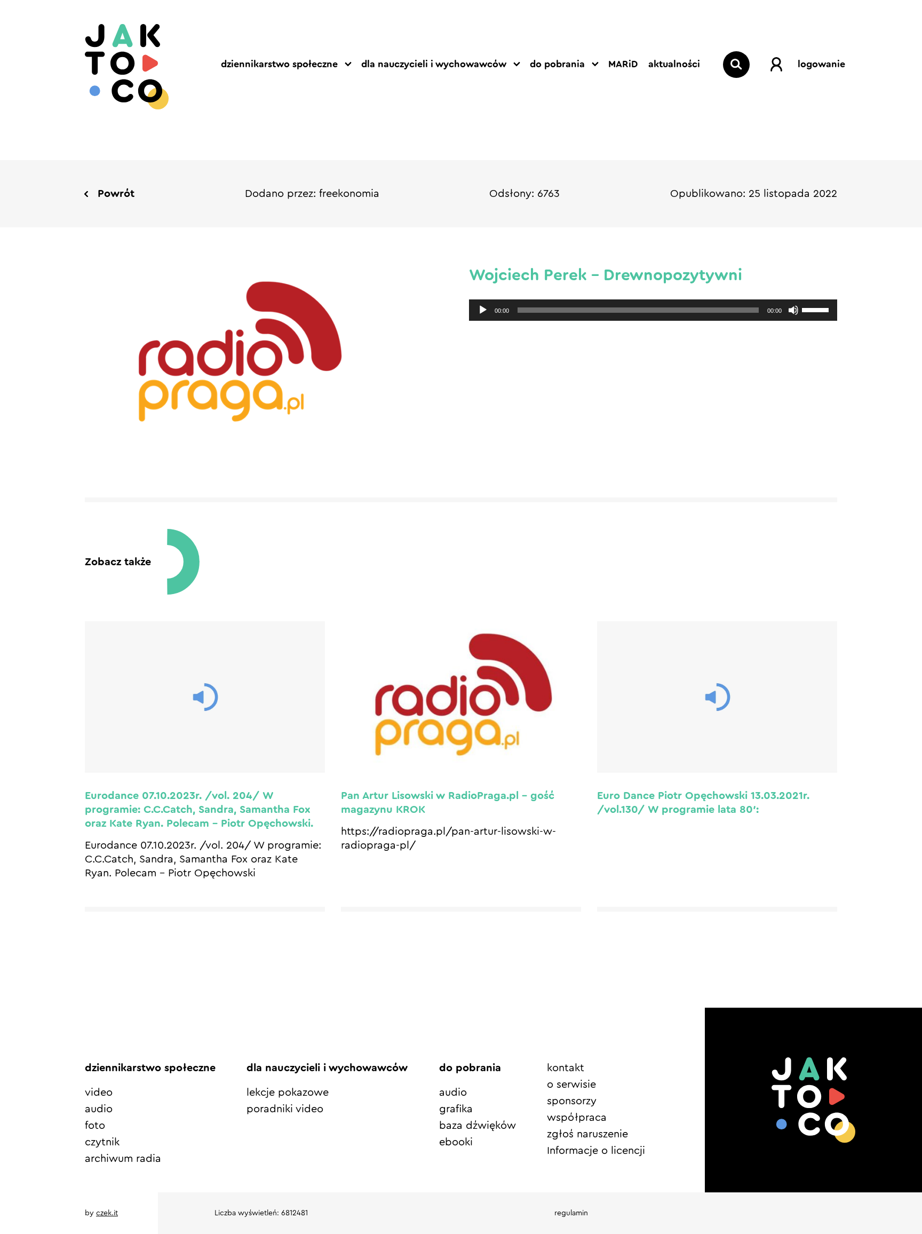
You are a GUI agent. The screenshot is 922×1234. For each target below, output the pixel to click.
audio (99, 1109)
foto (95, 1125)
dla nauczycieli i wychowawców (433, 64)
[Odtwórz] (483, 310)
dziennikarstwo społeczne (279, 64)
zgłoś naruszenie (587, 1134)
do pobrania (557, 64)
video (99, 1092)
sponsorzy (572, 1101)
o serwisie (571, 1084)
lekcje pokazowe (288, 1092)
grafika (456, 1109)
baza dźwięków (477, 1125)
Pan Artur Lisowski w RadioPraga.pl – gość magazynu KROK (447, 802)
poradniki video (285, 1109)
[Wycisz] (793, 310)
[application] (653, 310)
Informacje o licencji (596, 1150)
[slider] (817, 309)
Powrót (116, 193)
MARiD (623, 64)
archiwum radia (123, 1158)
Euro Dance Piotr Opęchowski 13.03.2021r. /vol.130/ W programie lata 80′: (703, 802)
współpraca (577, 1117)
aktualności (674, 64)
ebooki (456, 1142)
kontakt (565, 1068)
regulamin (571, 1213)
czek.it (107, 1213)
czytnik (102, 1142)
